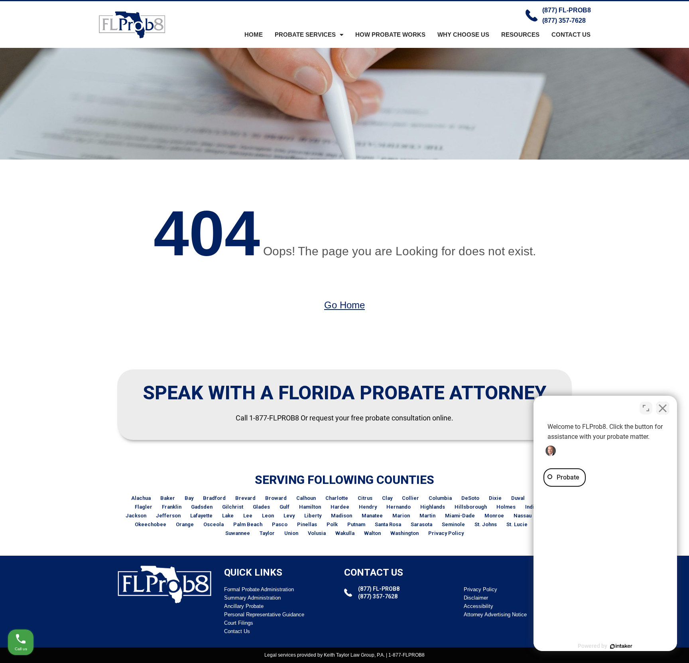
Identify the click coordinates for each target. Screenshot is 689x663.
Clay (387, 498)
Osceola (213, 524)
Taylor (267, 533)
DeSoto (470, 498)
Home (253, 34)
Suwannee (237, 533)
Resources (520, 34)
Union (291, 533)
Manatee (372, 516)
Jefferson (168, 516)
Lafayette (201, 516)
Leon (268, 516)
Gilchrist (232, 507)
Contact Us (571, 34)
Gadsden (202, 507)
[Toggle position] (646, 408)
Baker (167, 498)
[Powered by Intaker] (621, 646)
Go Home (344, 305)
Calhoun (306, 498)
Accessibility (478, 606)
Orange (185, 524)
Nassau (523, 516)
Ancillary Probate (244, 606)
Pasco (279, 524)
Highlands (432, 507)
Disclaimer (476, 598)
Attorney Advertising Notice (495, 615)
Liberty (312, 516)
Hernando (398, 507)
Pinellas (307, 524)
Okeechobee (150, 524)
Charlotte (336, 498)
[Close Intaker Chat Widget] (662, 408)
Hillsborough (471, 507)
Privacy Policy (446, 533)
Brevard (245, 498)
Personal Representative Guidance (264, 615)
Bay (189, 498)
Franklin (171, 507)
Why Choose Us (463, 34)
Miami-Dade (460, 516)
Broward (276, 498)
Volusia (317, 533)
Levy (289, 516)
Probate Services (305, 34)
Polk (332, 524)
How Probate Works (390, 34)
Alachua (141, 498)
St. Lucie (517, 524)
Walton (372, 533)
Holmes (506, 507)
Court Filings (238, 623)
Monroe (494, 516)
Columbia (440, 498)
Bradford (214, 498)
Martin (427, 516)
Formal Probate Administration (259, 589)
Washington (404, 533)
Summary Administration (252, 598)
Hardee (340, 507)
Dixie (495, 498)
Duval (518, 498)
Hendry (368, 507)
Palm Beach (247, 524)
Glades (261, 507)
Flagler (143, 507)
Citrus (365, 498)
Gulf (284, 507)
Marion (401, 516)
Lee (247, 516)
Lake (228, 516)
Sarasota (421, 524)
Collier (410, 498)
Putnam (356, 524)
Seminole (453, 524)
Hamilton (310, 507)
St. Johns (485, 524)
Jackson (136, 516)
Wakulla (344, 533)
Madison (341, 516)
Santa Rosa (388, 524)
